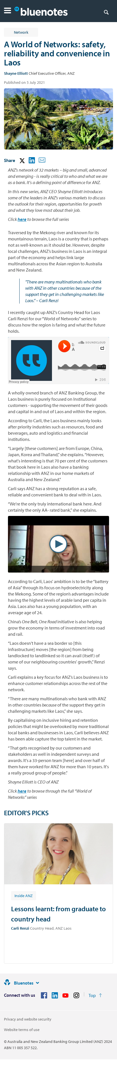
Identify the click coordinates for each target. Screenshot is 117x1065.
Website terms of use (21, 1029)
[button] (7, 11)
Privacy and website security (27, 1019)
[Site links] (37, 982)
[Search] (106, 12)
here (22, 219)
